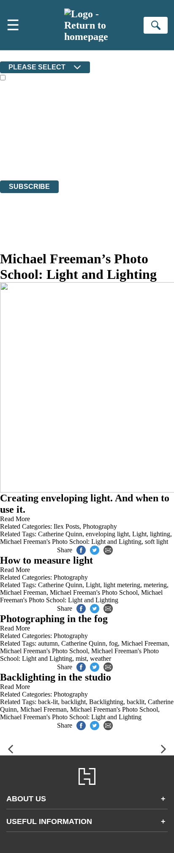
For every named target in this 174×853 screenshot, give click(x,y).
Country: (13, 55)
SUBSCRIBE (29, 186)
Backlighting (106, 701)
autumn (48, 643)
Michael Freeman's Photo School (94, 592)
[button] (10, 749)
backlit (135, 701)
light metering (121, 584)
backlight (73, 701)
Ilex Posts (66, 526)
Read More (15, 518)
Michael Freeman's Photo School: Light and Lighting (70, 541)
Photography (100, 526)
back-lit (48, 701)
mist (81, 658)
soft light (156, 541)
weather (100, 658)
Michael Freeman (23, 592)
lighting (160, 534)
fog (113, 643)
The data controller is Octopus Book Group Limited (69, 131)
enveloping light (107, 534)
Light (139, 534)
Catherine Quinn (60, 534)
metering (155, 584)
